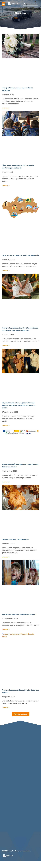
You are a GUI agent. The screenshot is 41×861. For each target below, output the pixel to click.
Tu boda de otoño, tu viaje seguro (15, 539)
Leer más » (5, 108)
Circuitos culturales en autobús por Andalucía (20, 255)
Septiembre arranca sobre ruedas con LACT (19, 614)
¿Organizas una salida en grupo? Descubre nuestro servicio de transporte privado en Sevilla (19, 405)
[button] (3, 4)
